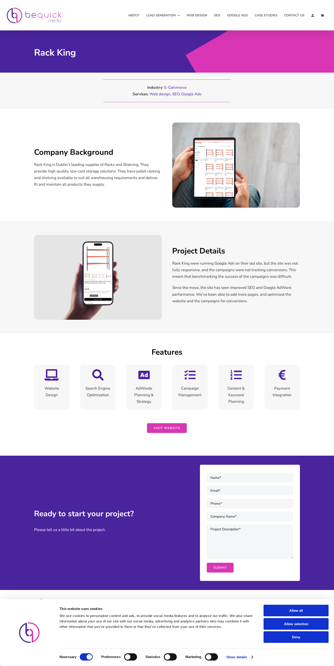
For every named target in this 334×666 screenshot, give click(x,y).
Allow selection (296, 624)
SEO (175, 94)
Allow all (296, 610)
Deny (296, 637)
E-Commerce (175, 87)
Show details (236, 657)
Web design (160, 94)
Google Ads (191, 94)
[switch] (130, 657)
